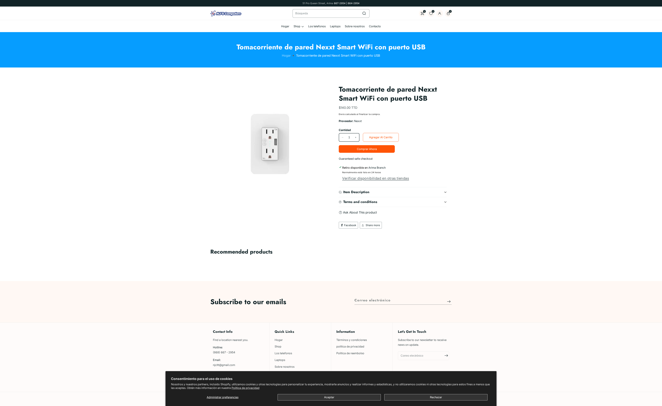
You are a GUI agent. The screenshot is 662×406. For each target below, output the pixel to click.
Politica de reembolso (350, 353)
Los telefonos (317, 26)
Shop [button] (297, 26)
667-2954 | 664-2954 (346, 3)
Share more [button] (373, 225)
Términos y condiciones (351, 340)
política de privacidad (350, 346)
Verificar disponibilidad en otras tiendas (375, 178)
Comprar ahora (367, 149)
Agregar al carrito (381, 137)
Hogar (285, 26)
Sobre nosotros (355, 26)
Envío (342, 114)
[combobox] (331, 13)
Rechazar (436, 397)
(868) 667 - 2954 (224, 352)
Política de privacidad (245, 388)
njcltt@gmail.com (224, 365)
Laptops (335, 26)
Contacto (375, 26)
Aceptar (329, 397)
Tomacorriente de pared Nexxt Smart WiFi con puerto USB (338, 55)
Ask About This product (360, 212)
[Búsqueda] (364, 13)
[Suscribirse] (449, 301)
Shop (278, 346)
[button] (214, 264)
